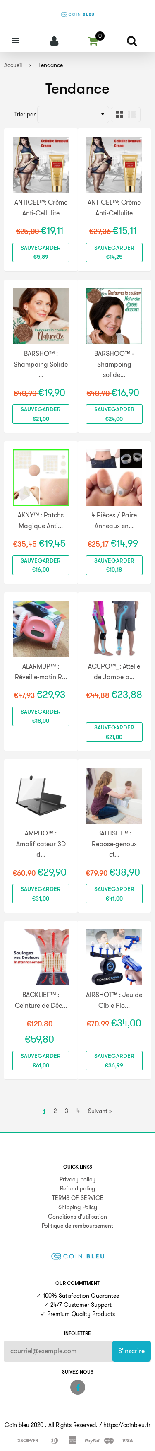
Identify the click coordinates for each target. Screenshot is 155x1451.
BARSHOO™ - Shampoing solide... (114, 364)
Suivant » (100, 1111)
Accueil (13, 65)
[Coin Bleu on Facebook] (77, 1387)
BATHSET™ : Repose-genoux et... (114, 843)
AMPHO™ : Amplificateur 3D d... (41, 843)
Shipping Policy (77, 1207)
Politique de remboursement (77, 1225)
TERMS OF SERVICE (77, 1198)
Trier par (25, 114)
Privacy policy (77, 1179)
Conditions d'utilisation (77, 1216)
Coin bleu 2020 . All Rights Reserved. (51, 1425)
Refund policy (77, 1188)
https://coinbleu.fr (126, 1425)
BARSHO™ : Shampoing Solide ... (41, 364)
